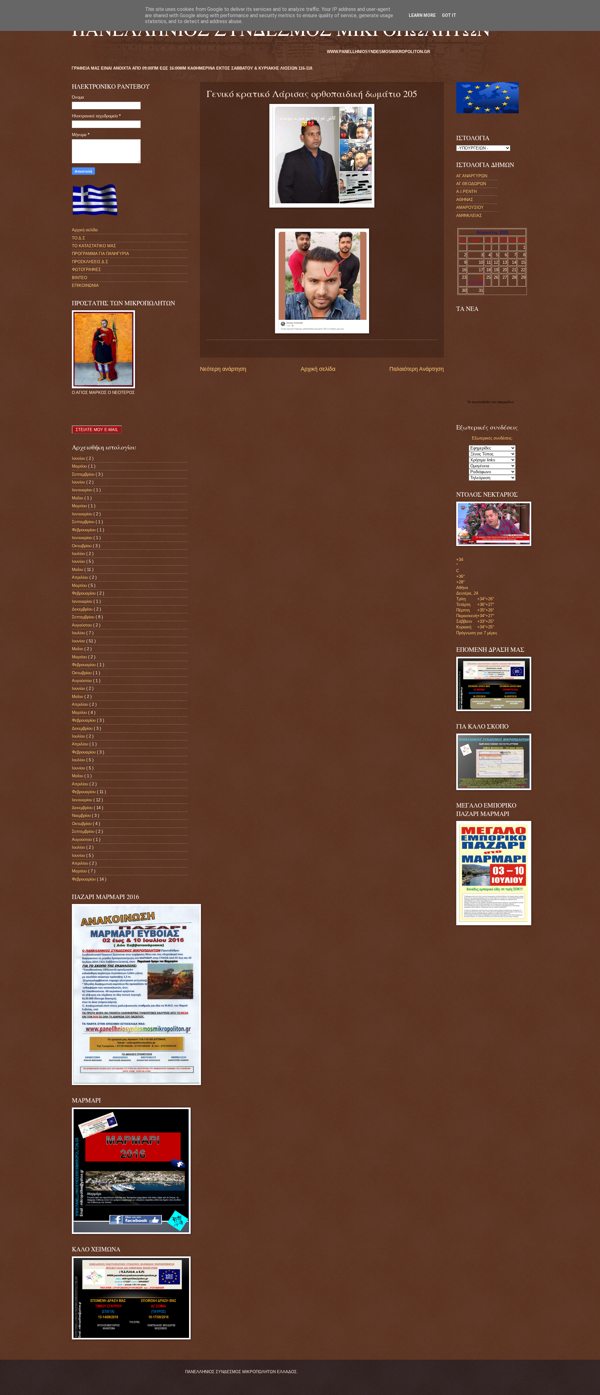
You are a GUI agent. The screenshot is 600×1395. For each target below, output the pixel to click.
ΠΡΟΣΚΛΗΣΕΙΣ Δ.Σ (90, 261)
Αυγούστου (82, 625)
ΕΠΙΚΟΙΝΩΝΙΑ (85, 285)
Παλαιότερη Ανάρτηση (416, 369)
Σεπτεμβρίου (84, 474)
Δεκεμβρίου (83, 609)
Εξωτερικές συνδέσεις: (492, 438)
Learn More (422, 15)
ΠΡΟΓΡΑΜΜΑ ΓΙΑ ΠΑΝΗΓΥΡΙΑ (100, 253)
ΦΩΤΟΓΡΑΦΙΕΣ (86, 269)
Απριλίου (80, 577)
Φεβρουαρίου (84, 530)
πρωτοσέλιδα (481, 402)
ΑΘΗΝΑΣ (464, 199)
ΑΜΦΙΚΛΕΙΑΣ (469, 215)
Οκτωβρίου (82, 545)
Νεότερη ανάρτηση (223, 369)
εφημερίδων (506, 402)
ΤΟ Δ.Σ (78, 238)
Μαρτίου (80, 466)
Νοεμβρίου (82, 815)
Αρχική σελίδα (318, 369)
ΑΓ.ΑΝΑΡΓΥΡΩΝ (471, 176)
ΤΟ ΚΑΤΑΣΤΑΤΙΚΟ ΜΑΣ (94, 245)
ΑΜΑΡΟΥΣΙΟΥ (470, 207)
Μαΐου (78, 498)
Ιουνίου (79, 458)
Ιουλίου (79, 553)
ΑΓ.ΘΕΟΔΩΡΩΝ (471, 183)
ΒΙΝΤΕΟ (79, 277)
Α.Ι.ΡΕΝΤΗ (466, 191)
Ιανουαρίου (82, 490)
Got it (449, 15)
